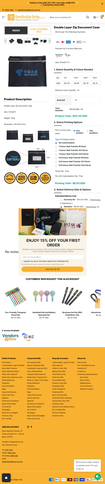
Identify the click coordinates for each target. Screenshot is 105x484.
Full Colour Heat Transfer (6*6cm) (73, 158)
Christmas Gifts (57, 404)
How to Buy (84, 377)
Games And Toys (8, 395)
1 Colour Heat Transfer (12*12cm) (73, 150)
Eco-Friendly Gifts (58, 410)
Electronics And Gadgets (36, 416)
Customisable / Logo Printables (13, 365)
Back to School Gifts (59, 395)
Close (102, 4)
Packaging (6, 410)
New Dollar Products (9, 368)
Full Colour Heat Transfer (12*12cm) (74, 161)
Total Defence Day (59, 374)
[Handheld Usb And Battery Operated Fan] (44, 297)
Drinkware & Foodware (10, 401)
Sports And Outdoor (9, 404)
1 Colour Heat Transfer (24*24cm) (73, 154)
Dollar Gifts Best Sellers (10, 371)
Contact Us (81, 371)
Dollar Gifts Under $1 (9, 374)
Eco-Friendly (6, 419)
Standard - (73, 206)
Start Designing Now (39, 30)
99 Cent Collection (59, 413)
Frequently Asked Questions (87, 374)
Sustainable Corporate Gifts (37, 368)
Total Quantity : (59, 109)
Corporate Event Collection (62, 398)
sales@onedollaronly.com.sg (29, 10)
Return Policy (85, 380)
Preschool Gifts (57, 392)
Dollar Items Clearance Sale (12, 377)
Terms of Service (86, 386)
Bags (4, 389)
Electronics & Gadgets (10, 413)
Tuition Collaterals (58, 389)
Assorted (61, 100)
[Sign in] (95, 17)
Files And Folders (8, 386)
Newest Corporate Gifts (35, 365)
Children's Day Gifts (59, 368)
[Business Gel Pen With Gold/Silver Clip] (72, 297)
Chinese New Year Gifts (60, 401)
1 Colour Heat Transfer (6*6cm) (72, 146)
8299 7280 (9, 10)
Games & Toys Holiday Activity (63, 407)
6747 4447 (9, 450)
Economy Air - (76, 199)
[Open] (6, 477)
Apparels (5, 398)
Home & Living (7, 416)
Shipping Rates (85, 383)
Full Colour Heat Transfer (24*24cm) (75, 165)
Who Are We (81, 362)
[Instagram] (28, 427)
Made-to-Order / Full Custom (37, 380)
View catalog (3, 17)
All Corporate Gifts (33, 362)
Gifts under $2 (57, 365)
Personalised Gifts (58, 380)
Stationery (6, 383)
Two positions (93, 132)
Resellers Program (86, 389)
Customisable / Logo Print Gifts (63, 362)
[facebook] (31, 427)
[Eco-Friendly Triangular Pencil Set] (15, 297)
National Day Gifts (58, 371)
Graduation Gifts (58, 386)
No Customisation (67, 143)
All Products (6, 362)
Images (16, 30)
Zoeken (87, 17)
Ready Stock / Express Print (37, 377)
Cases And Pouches (9, 392)
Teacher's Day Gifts (59, 383)
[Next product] (97, 303)
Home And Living (33, 419)
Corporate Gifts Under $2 (36, 374)
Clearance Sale (57, 416)
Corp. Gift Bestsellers (34, 371)
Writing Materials (8, 380)
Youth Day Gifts (57, 377)
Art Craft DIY (6, 407)
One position (79, 132)
